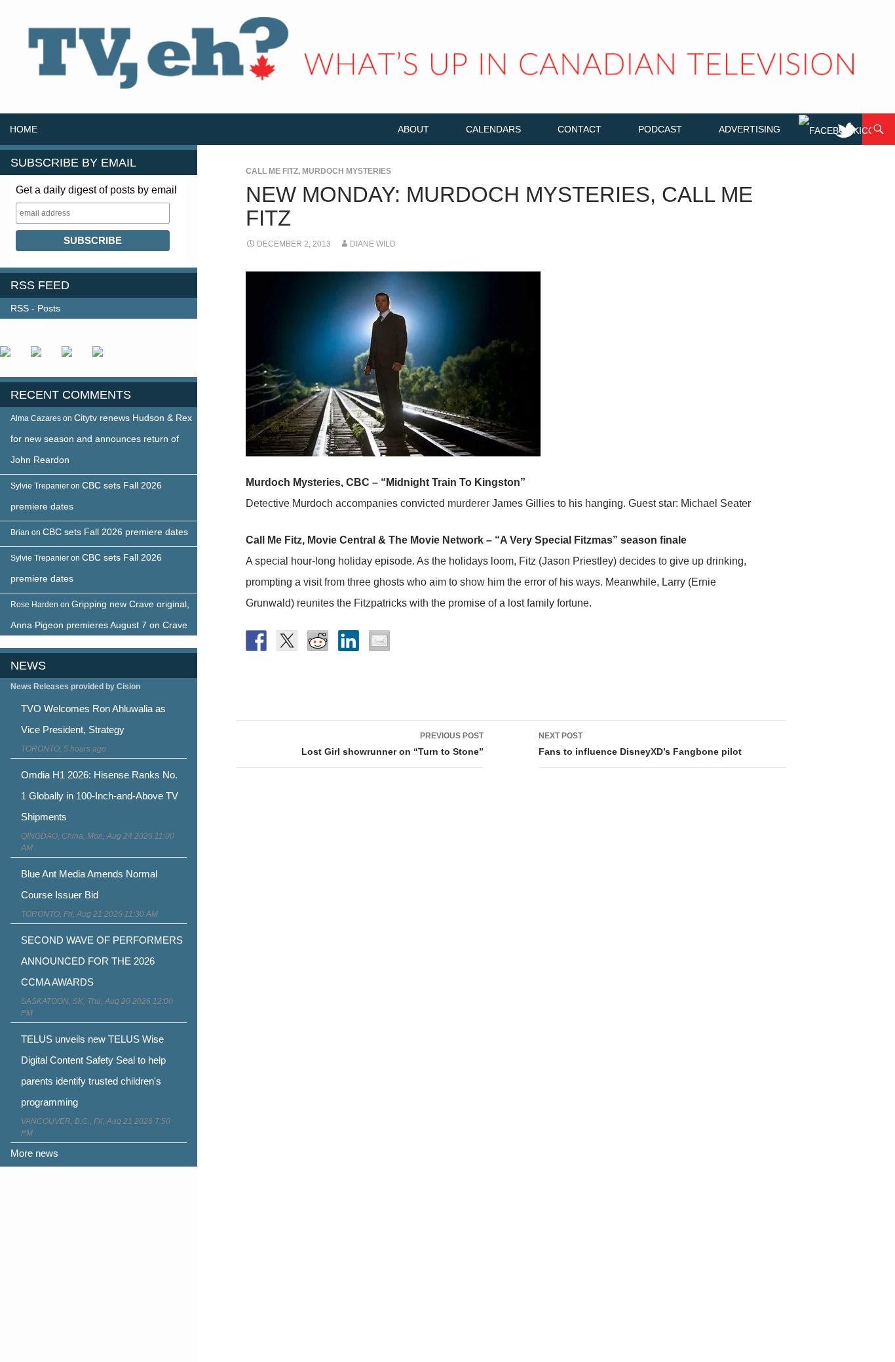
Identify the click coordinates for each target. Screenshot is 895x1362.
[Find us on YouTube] (72, 356)
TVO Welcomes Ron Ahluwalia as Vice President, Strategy (93, 719)
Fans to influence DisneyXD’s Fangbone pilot (640, 744)
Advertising (749, 129)
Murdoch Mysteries (346, 171)
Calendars (493, 129)
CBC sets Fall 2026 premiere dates (115, 532)
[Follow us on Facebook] (10, 356)
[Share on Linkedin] (348, 640)
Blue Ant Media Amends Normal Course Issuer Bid (89, 884)
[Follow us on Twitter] (41, 356)
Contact (579, 129)
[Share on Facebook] (256, 640)
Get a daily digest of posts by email (96, 189)
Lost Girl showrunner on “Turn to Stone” (392, 744)
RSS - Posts (35, 308)
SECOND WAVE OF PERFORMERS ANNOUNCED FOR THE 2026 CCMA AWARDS (102, 961)
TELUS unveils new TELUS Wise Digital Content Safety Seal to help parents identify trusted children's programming (93, 1070)
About (413, 129)
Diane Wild (373, 244)
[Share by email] (379, 640)
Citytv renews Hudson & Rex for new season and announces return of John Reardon (101, 438)
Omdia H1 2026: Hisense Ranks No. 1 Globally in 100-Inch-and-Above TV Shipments (99, 795)
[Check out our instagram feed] (102, 356)
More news (34, 1153)
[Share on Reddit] (317, 640)
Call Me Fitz (272, 171)
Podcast (660, 129)
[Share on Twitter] (286, 640)
